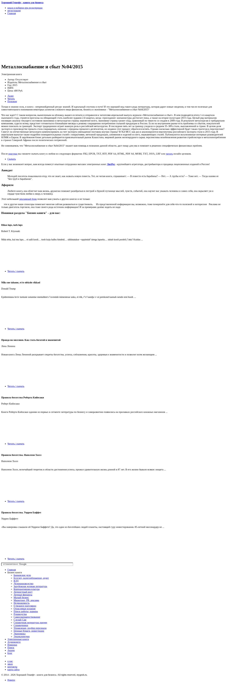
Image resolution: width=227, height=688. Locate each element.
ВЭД (16, 580)
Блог (9, 653)
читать (169, 153)
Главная (11, 569)
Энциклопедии (22, 636)
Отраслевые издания (24, 608)
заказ (10, 664)
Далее (10, 96)
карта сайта (13, 669)
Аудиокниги (14, 642)
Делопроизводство (23, 583)
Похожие (12, 101)
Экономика (19, 633)
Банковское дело (22, 575)
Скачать (11, 159)
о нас (10, 661)
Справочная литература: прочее (30, 622)
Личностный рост (23, 592)
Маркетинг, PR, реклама (26, 600)
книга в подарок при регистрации (24, 7)
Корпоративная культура (27, 589)
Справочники (21, 625)
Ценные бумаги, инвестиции (29, 631)
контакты (12, 666)
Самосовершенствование (27, 617)
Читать (11, 98)
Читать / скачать (15, 271)
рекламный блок (28, 199)
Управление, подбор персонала (30, 628)
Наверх (11, 680)
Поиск (10, 647)
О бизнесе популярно (25, 606)
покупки (12, 153)
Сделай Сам (20, 619)
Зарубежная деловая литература (30, 586)
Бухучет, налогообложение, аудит (31, 578)
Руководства (20, 614)
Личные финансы (23, 594)
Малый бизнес (21, 597)
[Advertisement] (79, 39)
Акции (11, 650)
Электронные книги (18, 639)
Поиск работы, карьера (26, 611)
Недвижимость (21, 603)
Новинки (12, 644)
